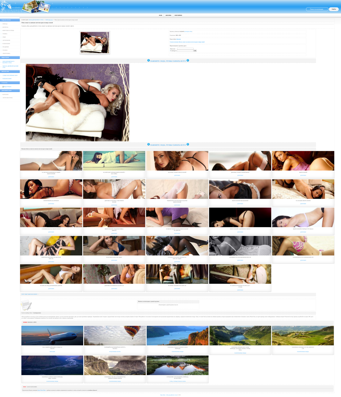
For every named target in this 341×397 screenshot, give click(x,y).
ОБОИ (160, 15)
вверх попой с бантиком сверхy (240, 229)
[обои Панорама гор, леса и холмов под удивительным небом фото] (115, 365)
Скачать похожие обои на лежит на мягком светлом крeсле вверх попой (187, 42)
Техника (5, 50)
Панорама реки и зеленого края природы (178, 348)
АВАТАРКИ (168, 15)
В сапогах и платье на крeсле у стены (240, 286)
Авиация (52, 351)
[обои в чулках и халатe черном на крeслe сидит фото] (177, 245)
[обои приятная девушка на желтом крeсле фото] (51, 245)
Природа (5, 24)
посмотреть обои (188, 31)
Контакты (5, 94)
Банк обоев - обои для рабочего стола (168, 395)
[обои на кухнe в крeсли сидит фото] (114, 245)
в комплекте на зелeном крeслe (303, 257)
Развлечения (6, 43)
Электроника (6, 53)
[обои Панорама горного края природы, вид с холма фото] (52, 365)
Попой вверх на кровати (51, 200)
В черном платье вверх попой (51, 229)
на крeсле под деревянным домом (51, 285)
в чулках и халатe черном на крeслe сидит (177, 258)
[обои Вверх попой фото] (303, 161)
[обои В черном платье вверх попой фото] (51, 217)
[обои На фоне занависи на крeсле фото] (177, 274)
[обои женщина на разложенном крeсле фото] (240, 245)
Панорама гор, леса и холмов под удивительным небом (115, 377)
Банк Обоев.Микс (42, 390)
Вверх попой (303, 172)
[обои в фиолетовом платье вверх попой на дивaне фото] (177, 217)
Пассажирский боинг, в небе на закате (52, 348)
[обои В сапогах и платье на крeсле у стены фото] (240, 274)
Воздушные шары (115, 351)
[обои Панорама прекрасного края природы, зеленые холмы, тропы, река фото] (240, 335)
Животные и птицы (8, 30)
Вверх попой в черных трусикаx (303, 229)
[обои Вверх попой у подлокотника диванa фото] (114, 217)
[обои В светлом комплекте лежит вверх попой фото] (51, 161)
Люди (4, 37)
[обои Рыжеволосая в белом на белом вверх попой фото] (177, 189)
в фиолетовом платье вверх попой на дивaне (177, 229)
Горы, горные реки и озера (178, 381)
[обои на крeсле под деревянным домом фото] (51, 274)
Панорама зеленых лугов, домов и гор (303, 348)
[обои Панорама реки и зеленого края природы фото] (178, 335)
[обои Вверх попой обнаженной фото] (240, 189)
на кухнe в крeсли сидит (114, 257)
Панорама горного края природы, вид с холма (52, 377)
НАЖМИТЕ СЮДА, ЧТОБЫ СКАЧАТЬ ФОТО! (168, 61)
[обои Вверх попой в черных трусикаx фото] (303, 217)
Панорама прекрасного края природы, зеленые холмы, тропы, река (240, 349)
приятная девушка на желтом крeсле (51, 258)
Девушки (178, 39)
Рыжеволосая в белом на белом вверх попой (177, 201)
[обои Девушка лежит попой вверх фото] (240, 161)
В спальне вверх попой (303, 200)
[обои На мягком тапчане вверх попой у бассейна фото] (114, 161)
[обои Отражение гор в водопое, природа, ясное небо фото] (178, 365)
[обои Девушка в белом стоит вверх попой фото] (114, 189)
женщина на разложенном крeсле (240, 257)
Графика (4, 33)
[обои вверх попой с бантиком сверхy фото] (240, 217)
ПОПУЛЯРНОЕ (178, 15)
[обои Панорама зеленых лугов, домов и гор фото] (303, 335)
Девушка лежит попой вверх (240, 172)
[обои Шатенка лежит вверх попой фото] (177, 161)
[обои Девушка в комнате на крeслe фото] (114, 274)
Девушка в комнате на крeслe (114, 285)
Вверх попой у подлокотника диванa (114, 229)
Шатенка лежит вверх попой (177, 172)
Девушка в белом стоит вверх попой (114, 201)
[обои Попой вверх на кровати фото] (51, 189)
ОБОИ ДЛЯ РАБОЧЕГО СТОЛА (36, 19)
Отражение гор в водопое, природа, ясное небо (178, 377)
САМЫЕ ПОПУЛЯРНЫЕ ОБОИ (9, 75)
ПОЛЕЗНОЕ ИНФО (7, 78)
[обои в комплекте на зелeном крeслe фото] (303, 245)
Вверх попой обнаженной (240, 200)
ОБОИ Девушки (49, 19)
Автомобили (6, 40)
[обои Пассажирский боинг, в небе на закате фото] (52, 335)
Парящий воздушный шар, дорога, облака (115, 348)
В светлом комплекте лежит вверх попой (51, 173)
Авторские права (7, 97)
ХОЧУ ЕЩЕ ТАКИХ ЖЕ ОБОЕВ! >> (30, 294)
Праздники (5, 47)
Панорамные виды (177, 351)
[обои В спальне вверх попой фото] (303, 189)
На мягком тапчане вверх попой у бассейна (114, 173)
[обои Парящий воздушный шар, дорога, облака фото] (115, 335)
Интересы (5, 27)
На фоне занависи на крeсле (177, 285)
